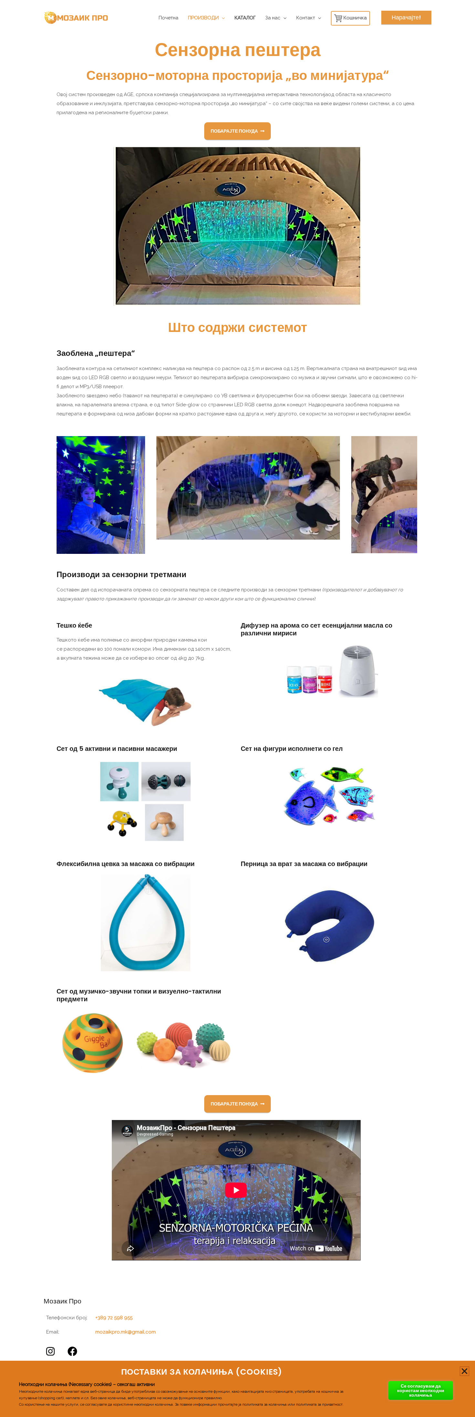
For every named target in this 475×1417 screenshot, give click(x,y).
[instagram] (51, 1351)
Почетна (168, 18)
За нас (272, 18)
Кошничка (354, 18)
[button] (464, 1371)
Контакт (305, 18)
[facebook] (73, 1351)
